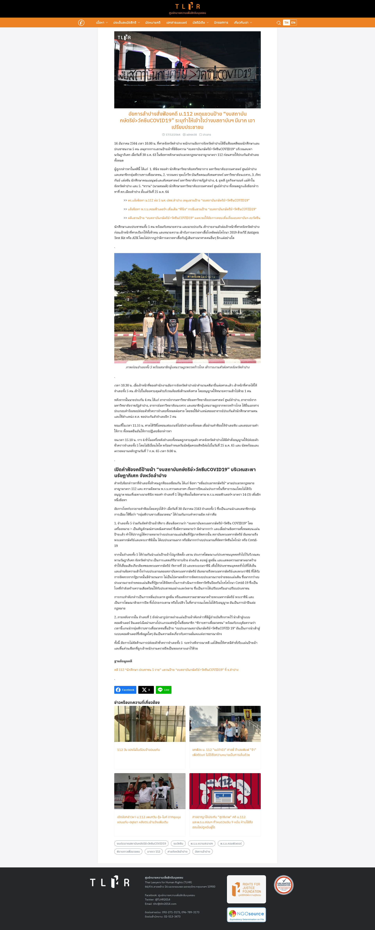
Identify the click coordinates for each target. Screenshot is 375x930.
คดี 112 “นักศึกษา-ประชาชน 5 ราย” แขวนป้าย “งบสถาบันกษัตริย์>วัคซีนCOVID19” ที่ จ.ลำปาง (176, 670)
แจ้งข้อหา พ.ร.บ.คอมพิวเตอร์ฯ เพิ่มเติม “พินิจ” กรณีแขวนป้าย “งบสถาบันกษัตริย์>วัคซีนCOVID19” (192, 209)
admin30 (192, 134)
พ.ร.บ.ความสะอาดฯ (202, 843)
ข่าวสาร (207, 134)
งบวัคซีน (178, 843)
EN (293, 22)
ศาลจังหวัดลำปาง (178, 851)
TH (286, 22)
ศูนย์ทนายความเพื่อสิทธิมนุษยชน (187, 13)
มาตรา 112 (153, 851)
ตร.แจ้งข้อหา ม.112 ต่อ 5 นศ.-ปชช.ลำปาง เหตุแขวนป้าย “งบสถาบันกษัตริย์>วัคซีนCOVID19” (188, 200)
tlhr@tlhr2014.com (164, 904)
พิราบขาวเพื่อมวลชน (128, 851)
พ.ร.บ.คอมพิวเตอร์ (231, 843)
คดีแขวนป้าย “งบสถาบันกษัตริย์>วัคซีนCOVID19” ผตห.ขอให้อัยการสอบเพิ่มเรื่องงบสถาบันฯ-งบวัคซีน (194, 218)
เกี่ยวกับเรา (241, 22)
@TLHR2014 (162, 899)
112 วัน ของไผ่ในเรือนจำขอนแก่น (138, 749)
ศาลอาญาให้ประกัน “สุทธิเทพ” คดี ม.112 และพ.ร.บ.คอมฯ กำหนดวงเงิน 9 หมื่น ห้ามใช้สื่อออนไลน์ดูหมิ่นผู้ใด (222, 822)
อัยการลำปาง (202, 851)
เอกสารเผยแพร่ (176, 22)
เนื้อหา (100, 22)
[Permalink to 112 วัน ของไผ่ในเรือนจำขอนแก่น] (150, 724)
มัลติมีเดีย (199, 22)
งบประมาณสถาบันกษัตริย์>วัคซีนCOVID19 (141, 843)
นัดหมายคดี (153, 22)
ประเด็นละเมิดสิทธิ (124, 22)
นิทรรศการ (221, 22)
